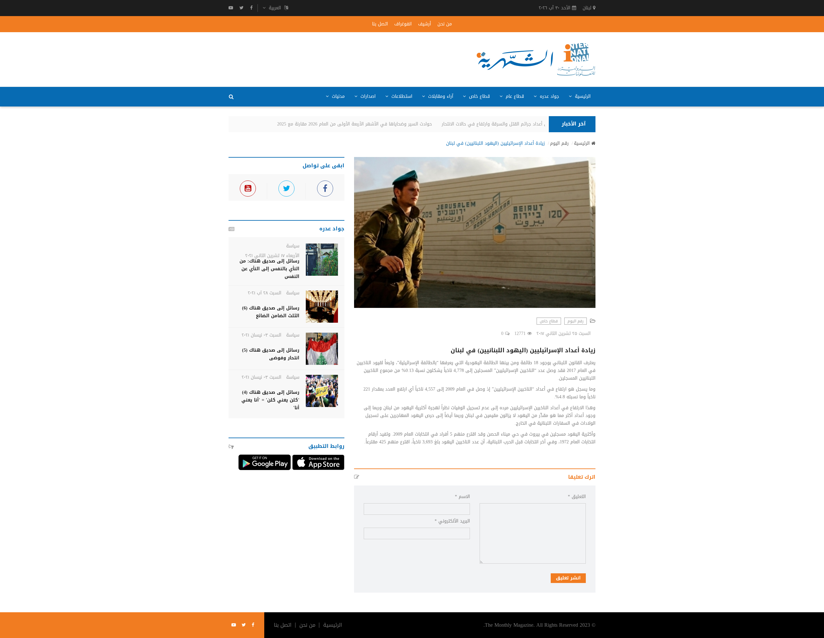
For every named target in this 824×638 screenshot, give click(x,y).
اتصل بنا (380, 24)
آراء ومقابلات (439, 96)
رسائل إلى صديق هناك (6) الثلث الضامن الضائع (270, 312)
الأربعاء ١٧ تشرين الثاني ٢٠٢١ (272, 255)
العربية (275, 8)
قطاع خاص (478, 96)
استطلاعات (401, 96)
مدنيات (337, 96)
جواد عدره (548, 96)
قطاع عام (514, 96)
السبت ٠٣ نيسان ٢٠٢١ (261, 335)
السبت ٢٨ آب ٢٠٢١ (264, 293)
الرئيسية (582, 96)
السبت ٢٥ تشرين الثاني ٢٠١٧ (564, 333)
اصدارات (367, 96)
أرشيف (424, 24)
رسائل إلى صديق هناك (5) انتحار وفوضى (270, 354)
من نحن (444, 24)
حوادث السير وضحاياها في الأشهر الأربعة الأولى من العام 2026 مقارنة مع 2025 (361, 124)
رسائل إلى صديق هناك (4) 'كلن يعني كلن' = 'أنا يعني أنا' (270, 400)
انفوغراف (403, 24)
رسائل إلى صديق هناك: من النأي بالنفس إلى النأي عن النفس (269, 269)
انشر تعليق (568, 578)
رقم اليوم (559, 143)
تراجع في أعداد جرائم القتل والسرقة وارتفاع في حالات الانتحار (508, 124)
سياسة (292, 246)
